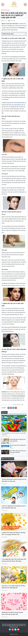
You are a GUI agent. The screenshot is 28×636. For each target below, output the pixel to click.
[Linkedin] (15, 629)
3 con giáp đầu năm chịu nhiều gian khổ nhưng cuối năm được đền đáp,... (14, 560)
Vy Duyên (5, 20)
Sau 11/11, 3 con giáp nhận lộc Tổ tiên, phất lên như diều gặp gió (13, 586)
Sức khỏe (7, 10)
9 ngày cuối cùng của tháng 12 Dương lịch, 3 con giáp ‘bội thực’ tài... (13, 533)
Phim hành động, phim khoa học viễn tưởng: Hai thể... (18, 451)
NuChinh (3, 10)
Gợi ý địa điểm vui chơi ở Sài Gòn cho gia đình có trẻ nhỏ (14, 433)
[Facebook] (10, 629)
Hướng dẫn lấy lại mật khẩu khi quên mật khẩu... (17, 440)
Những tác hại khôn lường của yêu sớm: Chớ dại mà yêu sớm (12, 613)
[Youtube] (18, 629)
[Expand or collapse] (24, 34)
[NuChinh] (14, 4)
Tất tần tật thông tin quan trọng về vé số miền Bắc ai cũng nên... (14, 480)
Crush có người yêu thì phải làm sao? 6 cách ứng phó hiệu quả (14, 507)
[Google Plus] (12, 629)
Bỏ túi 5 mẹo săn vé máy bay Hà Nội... (18, 446)
